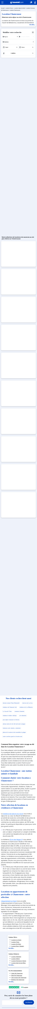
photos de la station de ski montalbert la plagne (14, 732)
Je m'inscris (28, 1002)
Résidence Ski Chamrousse (17, 979)
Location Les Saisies (16, 940)
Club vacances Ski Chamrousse (18, 977)
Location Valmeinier (16, 956)
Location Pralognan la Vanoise (18, 961)
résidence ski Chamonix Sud (10, 707)
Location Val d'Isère (16, 944)
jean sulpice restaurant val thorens (11, 719)
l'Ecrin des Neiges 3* (16, 839)
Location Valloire (15, 958)
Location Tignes (15, 942)
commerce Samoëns (19, 711)
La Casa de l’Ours (7, 711)
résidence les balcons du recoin (13, 814)
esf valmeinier (22, 715)
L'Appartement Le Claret (9, 901)
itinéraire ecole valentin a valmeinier (12, 728)
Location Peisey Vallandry (17, 946)
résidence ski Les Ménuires (26, 707)
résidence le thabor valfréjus (10, 715)
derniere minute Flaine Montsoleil (11, 703)
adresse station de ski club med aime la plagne (14, 724)
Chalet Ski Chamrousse (17, 973)
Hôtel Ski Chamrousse (16, 975)
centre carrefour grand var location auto (12, 736)
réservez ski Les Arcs (27, 703)
